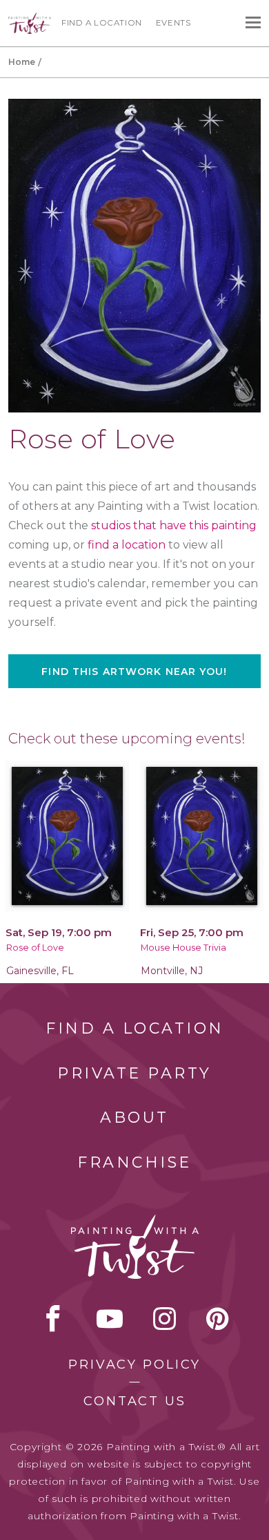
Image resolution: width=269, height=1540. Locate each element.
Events (173, 23)
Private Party (134, 1073)
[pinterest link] (217, 1318)
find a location (127, 544)
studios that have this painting (174, 525)
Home (21, 62)
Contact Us (134, 1401)
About (134, 1117)
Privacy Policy (134, 1364)
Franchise (134, 1162)
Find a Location (101, 23)
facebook (53, 1318)
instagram (164, 1318)
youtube (110, 1318)
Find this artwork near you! (134, 671)
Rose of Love (35, 947)
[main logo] (29, 18)
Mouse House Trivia (183, 947)
